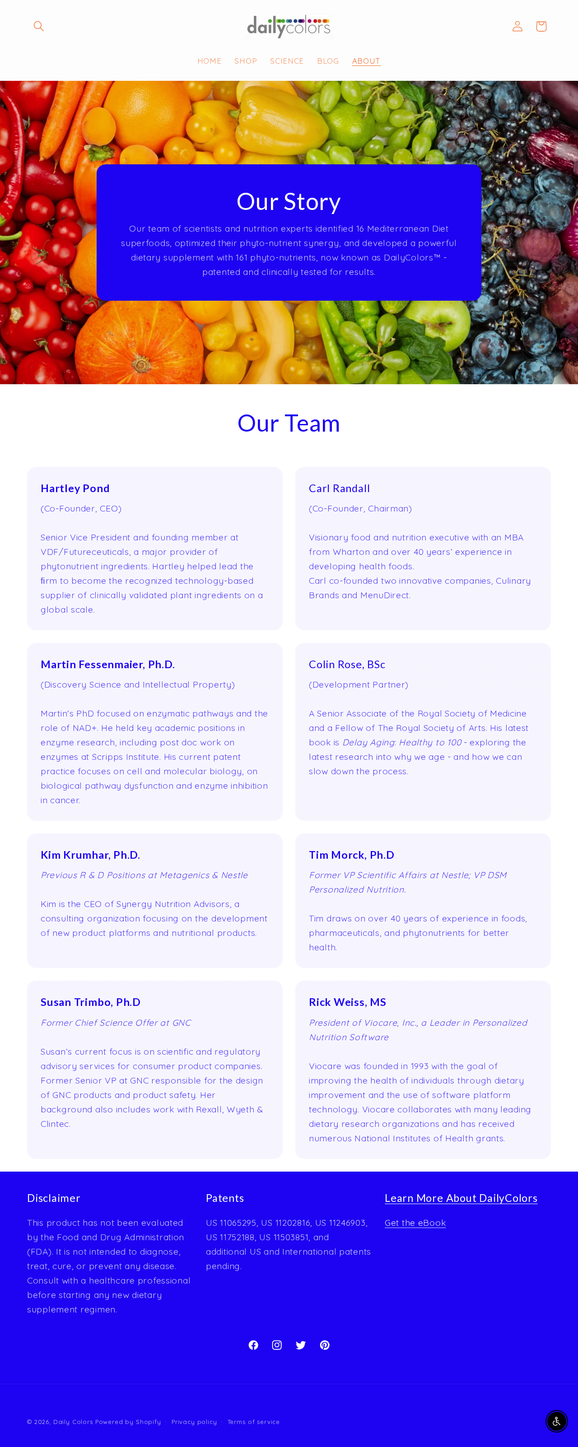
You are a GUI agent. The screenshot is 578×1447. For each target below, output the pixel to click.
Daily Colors (73, 1421)
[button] (39, 26)
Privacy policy (194, 1421)
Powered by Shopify (128, 1421)
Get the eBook (415, 1222)
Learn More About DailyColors (461, 1197)
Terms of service (254, 1421)
